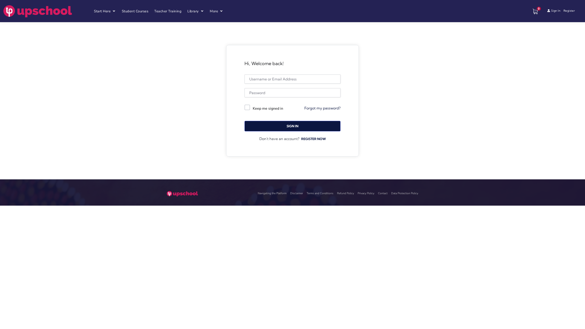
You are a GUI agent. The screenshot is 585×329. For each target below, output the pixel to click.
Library (193, 11)
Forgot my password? (322, 108)
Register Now (313, 139)
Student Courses (135, 11)
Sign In (292, 126)
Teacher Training (167, 11)
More (214, 11)
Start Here (102, 11)
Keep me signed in (268, 108)
